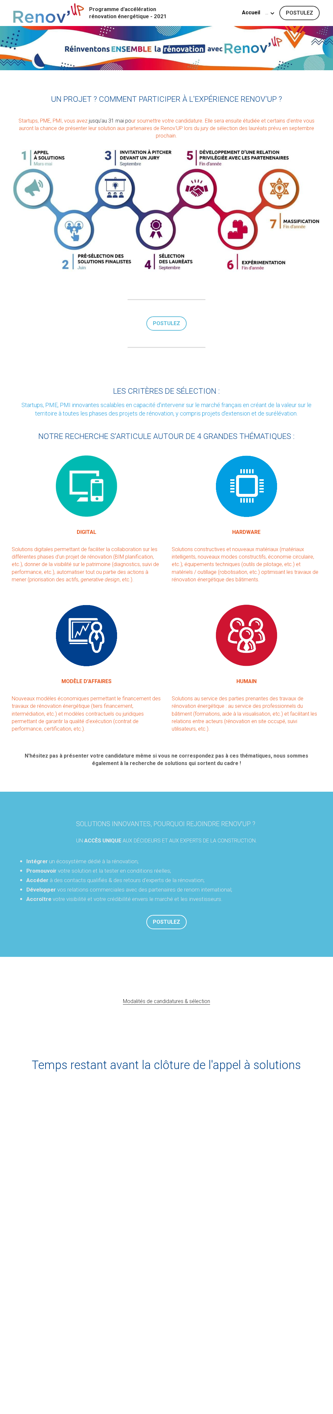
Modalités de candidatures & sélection (166, 1001)
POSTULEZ (299, 13)
